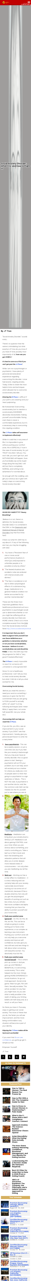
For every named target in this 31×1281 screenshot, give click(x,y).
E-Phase (13, 722)
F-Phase (15, 1030)
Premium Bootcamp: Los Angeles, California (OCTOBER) (19, 1230)
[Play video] (15, 1073)
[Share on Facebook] (3, 1057)
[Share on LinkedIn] (17, 1057)
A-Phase (19, 364)
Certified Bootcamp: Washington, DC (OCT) (19, 1221)
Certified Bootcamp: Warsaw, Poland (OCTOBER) (19, 1246)
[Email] (24, 1057)
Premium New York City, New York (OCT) (19, 1237)
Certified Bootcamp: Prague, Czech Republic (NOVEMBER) (19, 1263)
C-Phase (9, 432)
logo (5, 2)
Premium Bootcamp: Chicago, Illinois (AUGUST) (19, 1204)
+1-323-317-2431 (25, 4)
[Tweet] (10, 1057)
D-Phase (9, 661)
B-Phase (15, 397)
